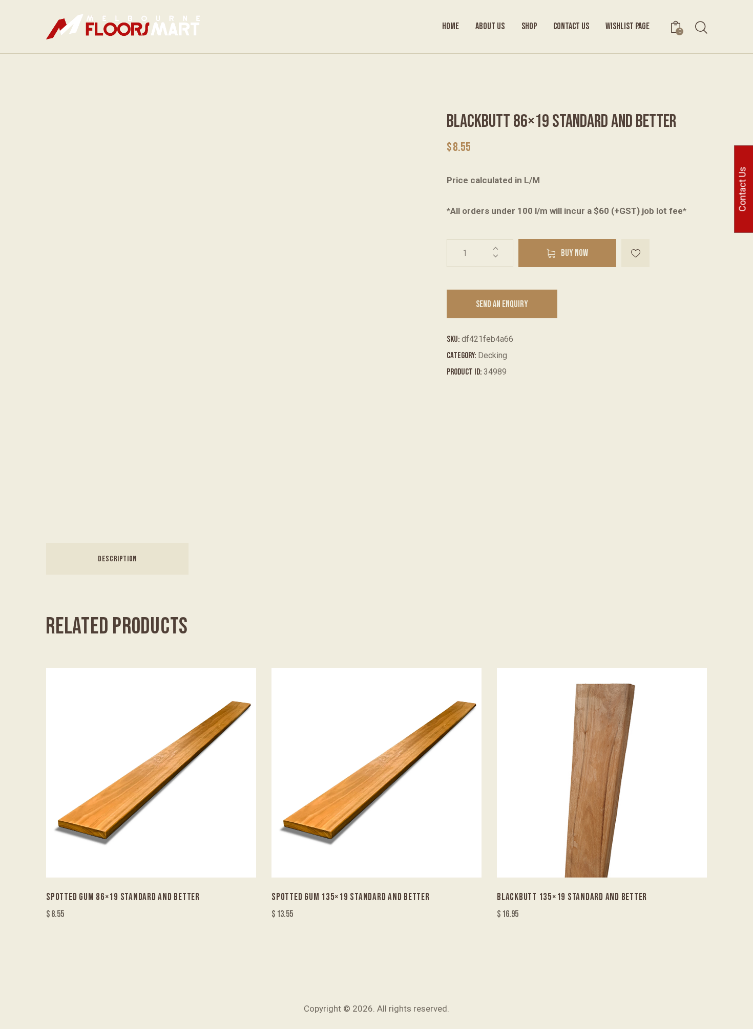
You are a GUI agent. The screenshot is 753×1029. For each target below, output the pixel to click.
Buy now (574, 253)
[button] (635, 253)
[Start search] (700, 27)
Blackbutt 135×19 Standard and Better (572, 897)
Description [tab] (117, 559)
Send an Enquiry (502, 304)
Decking (492, 355)
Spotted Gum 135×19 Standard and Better (350, 897)
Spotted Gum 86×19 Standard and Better (123, 897)
